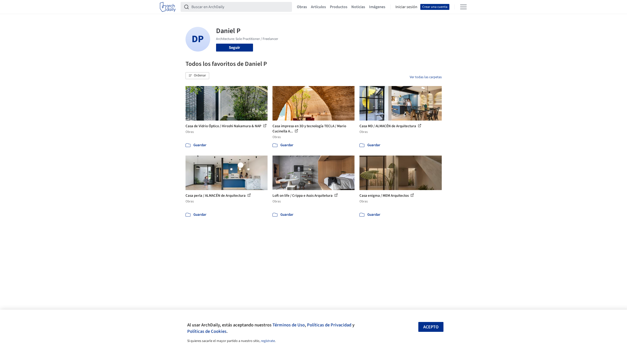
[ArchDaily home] (168, 7)
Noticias (358, 7)
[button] (197, 75)
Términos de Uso (288, 325)
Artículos (318, 7)
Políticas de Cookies (206, 331)
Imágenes (377, 7)
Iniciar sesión (406, 7)
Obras (302, 7)
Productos (338, 7)
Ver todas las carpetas (426, 77)
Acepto (431, 327)
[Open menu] (463, 7)
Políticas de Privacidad (329, 325)
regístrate (268, 340)
